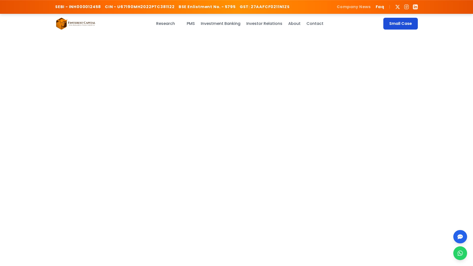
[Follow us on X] (397, 6)
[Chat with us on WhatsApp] (460, 253)
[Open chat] (460, 236)
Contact (314, 23)
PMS (191, 23)
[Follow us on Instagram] (406, 6)
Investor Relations (264, 23)
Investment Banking (220, 23)
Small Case (400, 23)
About (294, 23)
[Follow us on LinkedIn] (415, 6)
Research (165, 23)
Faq (380, 7)
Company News (354, 7)
